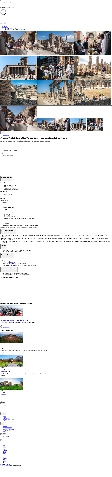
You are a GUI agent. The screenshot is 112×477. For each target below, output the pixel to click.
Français (4, 452)
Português (5, 458)
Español (4, 451)
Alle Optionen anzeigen (4, 327)
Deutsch (4, 449)
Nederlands (5, 455)
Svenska (4, 461)
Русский (4, 460)
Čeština (4, 447)
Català (4, 446)
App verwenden (3, 23)
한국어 (4, 453)
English (4, 445)
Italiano (4, 454)
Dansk (4, 448)
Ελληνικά (5, 450)
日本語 (4, 457)
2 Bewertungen (6, 135)
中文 (4, 462)
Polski (4, 459)
